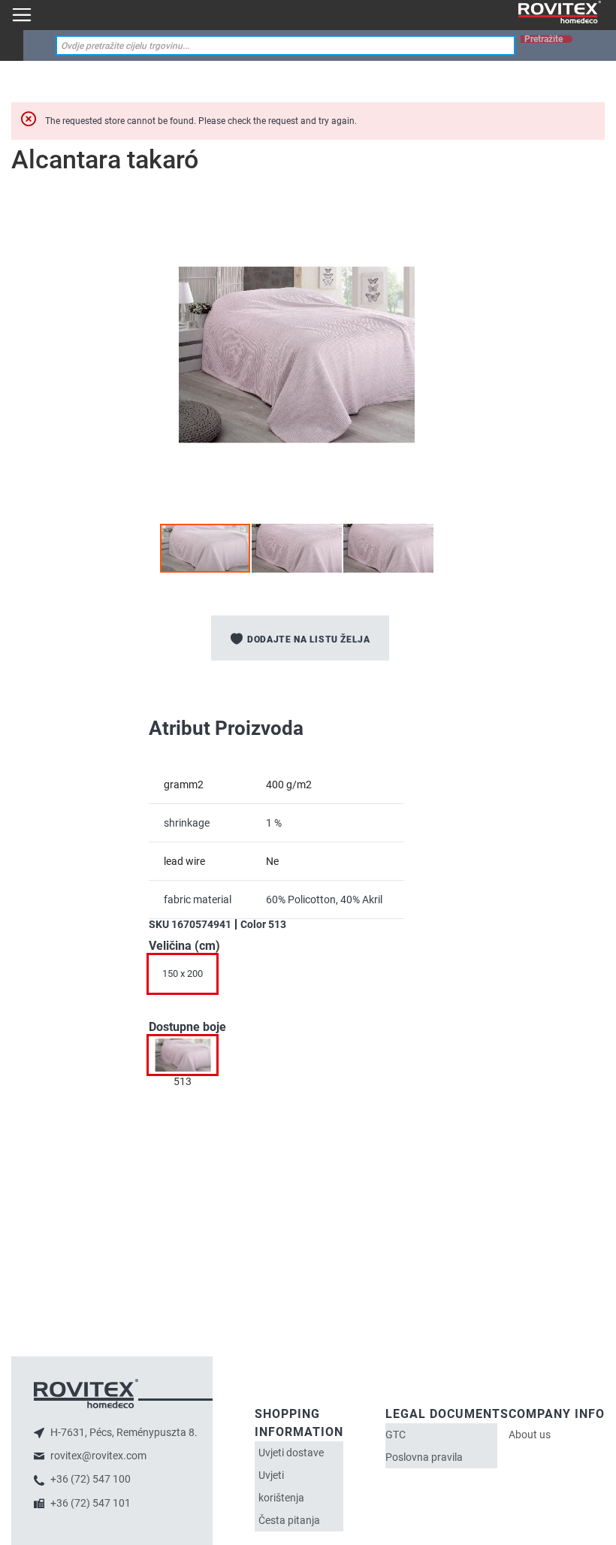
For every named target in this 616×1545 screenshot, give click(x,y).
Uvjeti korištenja (281, 1486)
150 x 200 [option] (182, 973)
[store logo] (559, 12)
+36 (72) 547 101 (89, 1503)
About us (530, 1435)
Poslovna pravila (424, 1457)
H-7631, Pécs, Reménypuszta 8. (123, 1432)
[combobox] (285, 45)
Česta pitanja (289, 1520)
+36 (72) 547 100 (89, 1479)
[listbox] (308, 977)
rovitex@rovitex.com (97, 1456)
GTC (395, 1435)
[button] (297, 548)
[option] (182, 1055)
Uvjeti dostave (291, 1453)
